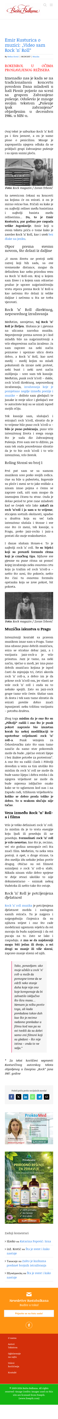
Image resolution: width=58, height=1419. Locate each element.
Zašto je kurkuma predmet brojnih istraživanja (26, 1263)
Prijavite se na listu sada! (29, 1313)
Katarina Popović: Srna (35, 1241)
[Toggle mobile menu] (51, 5)
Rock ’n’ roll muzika (18, 905)
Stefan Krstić (13, 56)
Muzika (36, 56)
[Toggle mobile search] (45, 5)
